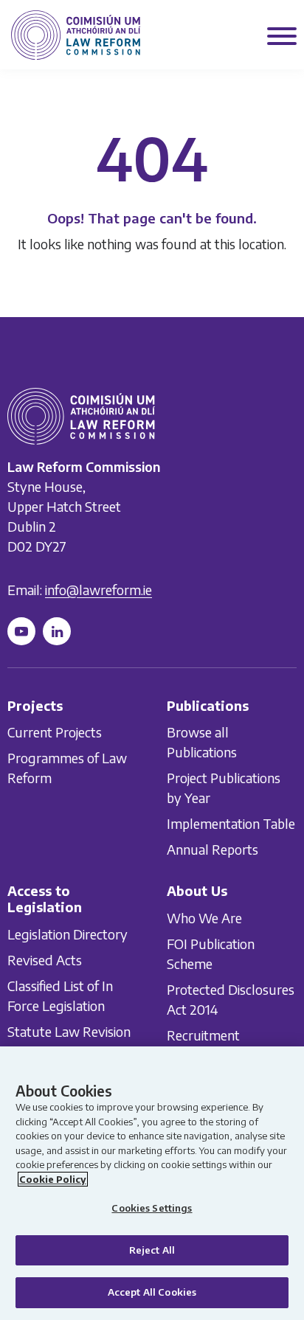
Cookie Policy (52, 1179)
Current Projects (54, 731)
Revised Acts (44, 959)
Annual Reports (212, 849)
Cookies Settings (151, 1208)
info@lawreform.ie (98, 589)
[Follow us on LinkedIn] (57, 631)
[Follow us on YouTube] (21, 631)
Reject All (152, 1250)
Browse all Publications (202, 741)
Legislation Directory (67, 933)
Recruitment (203, 1035)
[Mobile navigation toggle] (282, 37)
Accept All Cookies (152, 1292)
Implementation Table (231, 823)
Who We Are (204, 917)
